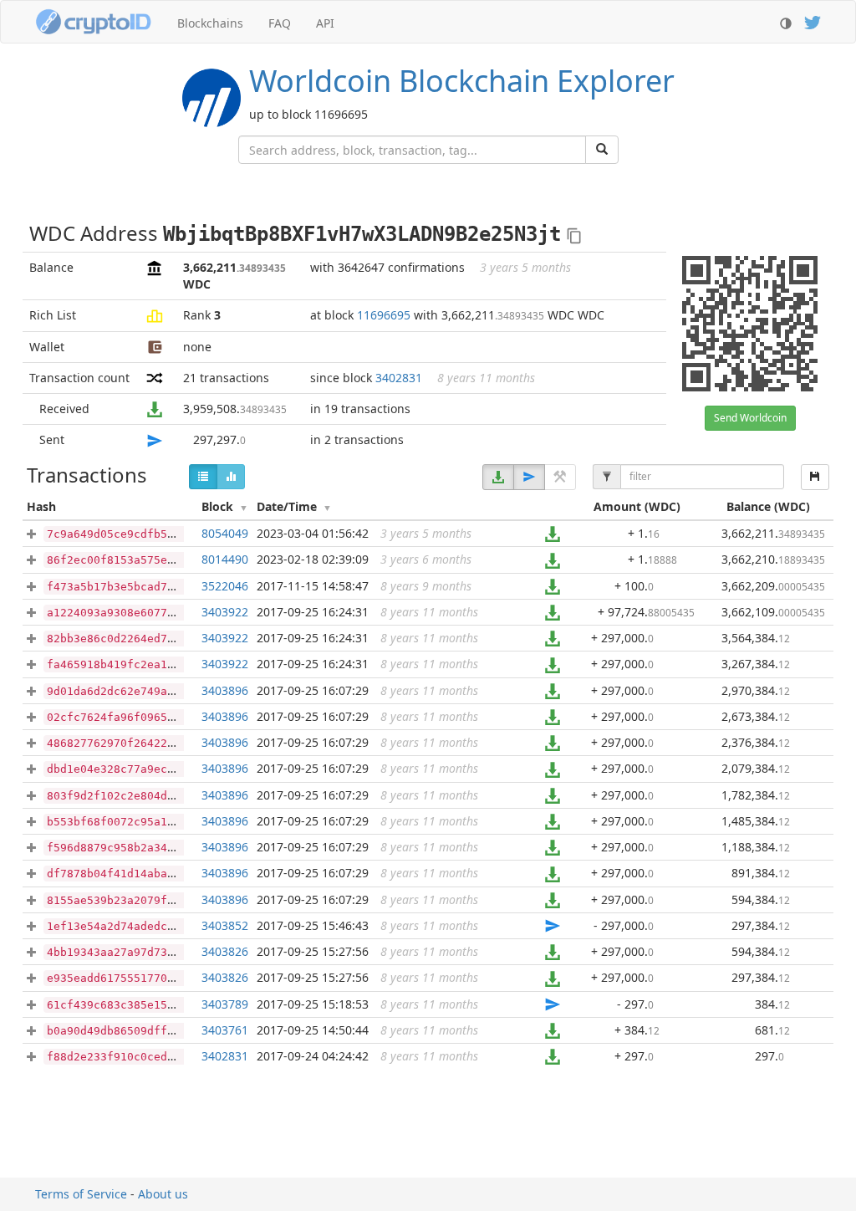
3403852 (224, 925)
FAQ (279, 23)
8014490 (224, 559)
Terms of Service (81, 1194)
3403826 (224, 951)
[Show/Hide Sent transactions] (529, 477)
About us (163, 1194)
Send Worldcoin (750, 418)
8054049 (224, 533)
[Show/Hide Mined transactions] (560, 477)
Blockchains (210, 23)
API (325, 23)
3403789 (224, 1004)
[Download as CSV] (815, 477)
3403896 (224, 690)
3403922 (224, 612)
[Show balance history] (231, 476)
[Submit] (602, 149)
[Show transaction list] (203, 476)
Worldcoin (462, 80)
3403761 (224, 1030)
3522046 (224, 586)
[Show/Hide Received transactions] (498, 477)
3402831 (398, 378)
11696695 (383, 315)
